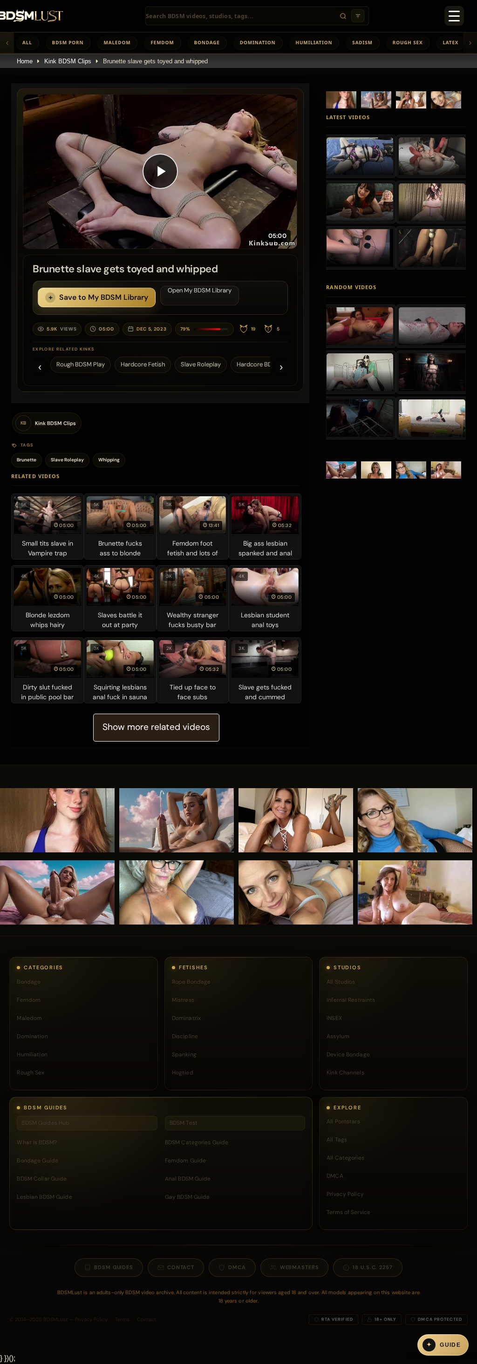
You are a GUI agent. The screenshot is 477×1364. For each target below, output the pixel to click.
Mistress (183, 1000)
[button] (160, 172)
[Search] (342, 15)
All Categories (345, 1157)
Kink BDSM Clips (67, 61)
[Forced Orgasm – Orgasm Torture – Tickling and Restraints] (360, 202)
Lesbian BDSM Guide (44, 1197)
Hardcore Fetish (143, 364)
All (27, 42)
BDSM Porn (68, 42)
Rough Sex (408, 42)
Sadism (362, 42)
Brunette (26, 460)
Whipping (109, 460)
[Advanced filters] (357, 15)
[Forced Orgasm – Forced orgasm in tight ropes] (432, 156)
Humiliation (314, 42)
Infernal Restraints (351, 1000)
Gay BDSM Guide (187, 1197)
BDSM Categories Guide (197, 1142)
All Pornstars (343, 1121)
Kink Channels (345, 1072)
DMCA (335, 1176)
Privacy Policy (345, 1194)
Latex (450, 42)
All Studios (341, 982)
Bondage (207, 42)
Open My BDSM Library (200, 290)
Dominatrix (186, 1018)
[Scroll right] (470, 43)
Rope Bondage (191, 982)
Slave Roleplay (201, 364)
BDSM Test (184, 1123)
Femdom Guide (185, 1160)
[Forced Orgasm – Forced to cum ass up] (432, 247)
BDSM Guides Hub (45, 1123)
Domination (258, 42)
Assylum (338, 1036)
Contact (180, 1267)
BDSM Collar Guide (42, 1178)
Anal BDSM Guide (188, 1178)
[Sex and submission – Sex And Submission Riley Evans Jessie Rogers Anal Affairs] (360, 418)
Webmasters (299, 1267)
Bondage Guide (37, 1160)
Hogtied (182, 1072)
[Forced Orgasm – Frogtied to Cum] (360, 156)
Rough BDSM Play (80, 364)
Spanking (184, 1054)
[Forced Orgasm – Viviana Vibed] (432, 202)
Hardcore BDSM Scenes (269, 364)
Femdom (162, 42)
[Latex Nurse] (360, 372)
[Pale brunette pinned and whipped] (432, 372)
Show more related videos (156, 727)
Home (25, 61)
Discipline (185, 1036)
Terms (122, 1319)
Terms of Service (348, 1212)
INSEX (334, 1018)
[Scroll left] (7, 43)
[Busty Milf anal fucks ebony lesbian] (360, 325)
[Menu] (454, 16)
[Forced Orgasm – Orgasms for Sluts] (360, 247)
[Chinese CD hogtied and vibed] (432, 418)
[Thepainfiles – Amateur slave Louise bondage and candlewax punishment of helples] (432, 325)
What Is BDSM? (37, 1142)
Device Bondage (348, 1054)
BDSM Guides (113, 1267)
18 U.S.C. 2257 (372, 1267)
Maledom (116, 42)
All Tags (337, 1139)
